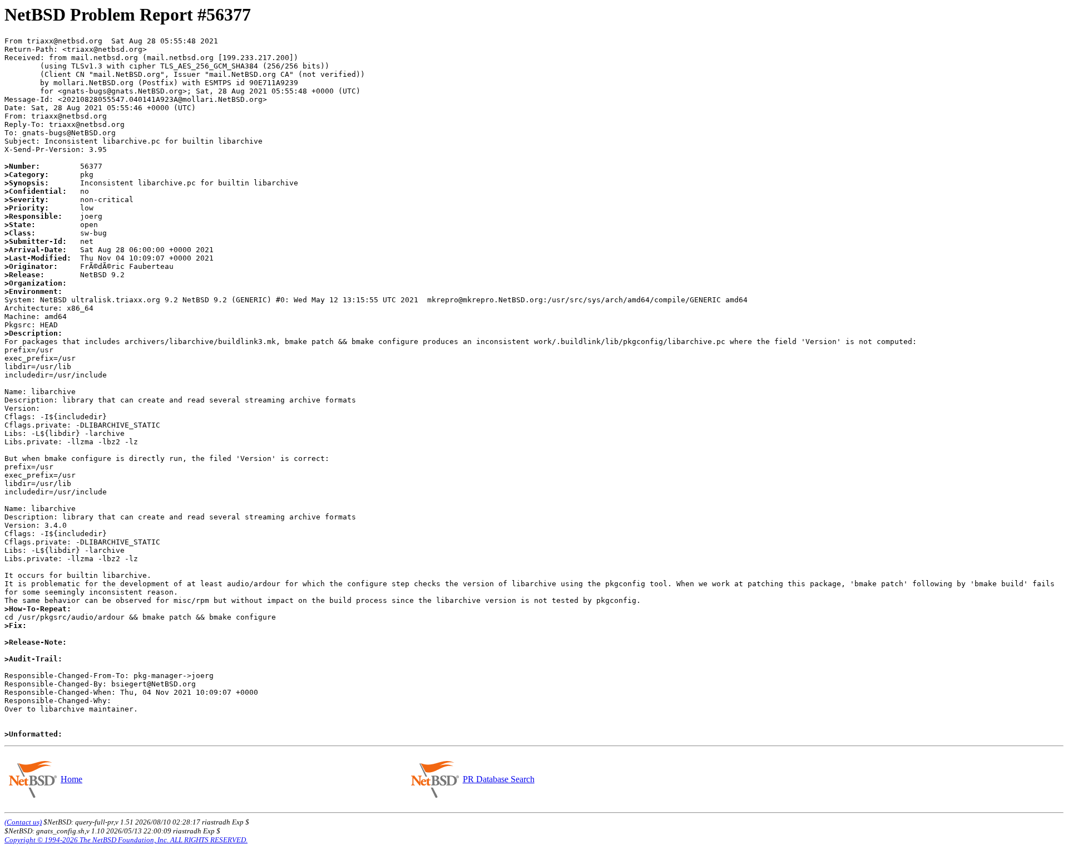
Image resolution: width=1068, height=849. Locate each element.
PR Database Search (499, 779)
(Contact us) (23, 822)
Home (71, 779)
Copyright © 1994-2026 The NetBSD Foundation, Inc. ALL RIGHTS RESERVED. (126, 840)
